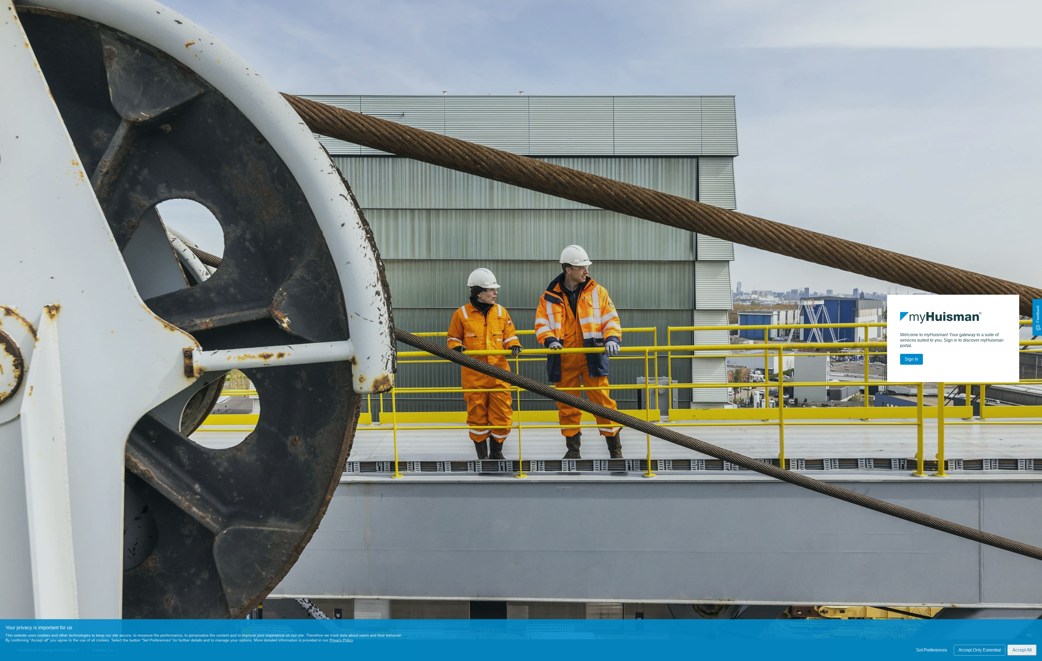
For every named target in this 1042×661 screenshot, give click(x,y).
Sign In (911, 359)
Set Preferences (931, 650)
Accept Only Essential (979, 650)
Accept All (1022, 650)
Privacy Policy (341, 640)
